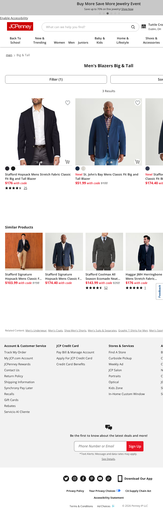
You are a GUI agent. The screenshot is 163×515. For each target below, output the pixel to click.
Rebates (10, 406)
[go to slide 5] (115, 13)
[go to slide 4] (111, 13)
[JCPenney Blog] (109, 478)
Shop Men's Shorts (75, 330)
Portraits (115, 376)
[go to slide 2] (104, 13)
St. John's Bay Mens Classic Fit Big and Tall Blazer (106, 176)
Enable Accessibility (14, 18)
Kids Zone (116, 388)
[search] (135, 27)
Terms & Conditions (81, 506)
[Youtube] (100, 478)
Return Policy (13, 376)
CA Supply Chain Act (138, 491)
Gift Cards (11, 400)
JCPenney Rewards (17, 364)
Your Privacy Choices (102, 491)
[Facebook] (83, 478)
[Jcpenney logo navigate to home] (20, 26)
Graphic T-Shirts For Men (133, 330)
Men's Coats (55, 330)
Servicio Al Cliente (17, 412)
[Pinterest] (92, 478)
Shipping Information (19, 382)
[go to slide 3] (108, 13)
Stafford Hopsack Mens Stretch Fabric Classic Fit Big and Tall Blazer (38, 176)
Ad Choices (103, 506)
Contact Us (12, 370)
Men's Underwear (36, 330)
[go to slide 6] (119, 13)
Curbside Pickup (120, 358)
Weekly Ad (116, 364)
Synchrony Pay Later (18, 388)
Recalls (9, 394)
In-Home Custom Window (127, 394)
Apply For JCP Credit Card (74, 358)
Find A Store (117, 352)
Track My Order (15, 352)
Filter (56, 79)
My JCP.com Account (18, 358)
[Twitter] (66, 478)
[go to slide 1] (100, 13)
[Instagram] (75, 478)
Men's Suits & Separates (102, 330)
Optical (114, 382)
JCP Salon (115, 370)
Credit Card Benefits (70, 364)
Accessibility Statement (109, 497)
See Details (108, 459)
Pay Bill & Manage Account (75, 352)
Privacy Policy (75, 491)
